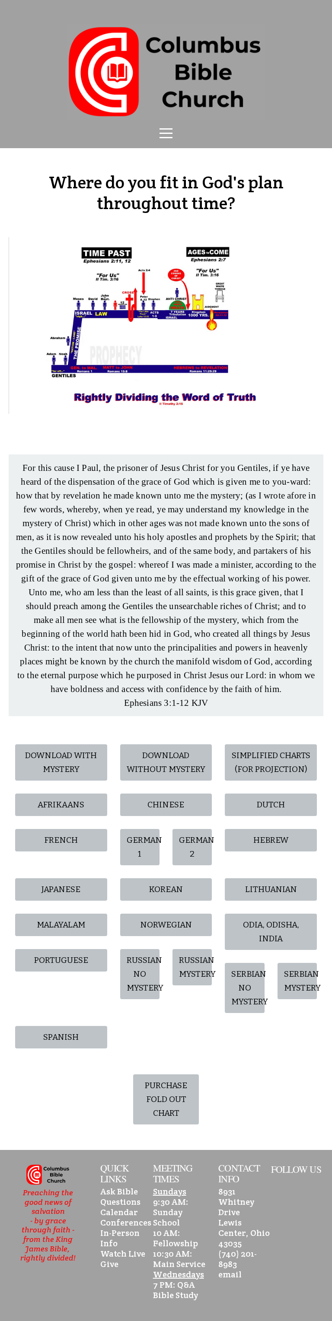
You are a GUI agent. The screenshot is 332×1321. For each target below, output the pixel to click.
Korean (166, 889)
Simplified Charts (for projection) (271, 762)
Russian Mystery (195, 967)
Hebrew (270, 840)
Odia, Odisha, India (271, 931)
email (230, 1274)
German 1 (143, 847)
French (61, 840)
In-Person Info (120, 1238)
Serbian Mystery (300, 981)
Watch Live (122, 1253)
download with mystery (61, 762)
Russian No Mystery (143, 974)
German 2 (195, 847)
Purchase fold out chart (166, 1099)
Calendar (119, 1212)
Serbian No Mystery (247, 988)
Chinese (165, 805)
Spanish (61, 1037)
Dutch (271, 805)
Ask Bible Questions (120, 1196)
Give (109, 1264)
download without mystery (166, 762)
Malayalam (61, 925)
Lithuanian (271, 889)
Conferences (125, 1222)
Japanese (61, 889)
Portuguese (61, 960)
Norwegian (166, 925)
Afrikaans (61, 805)
